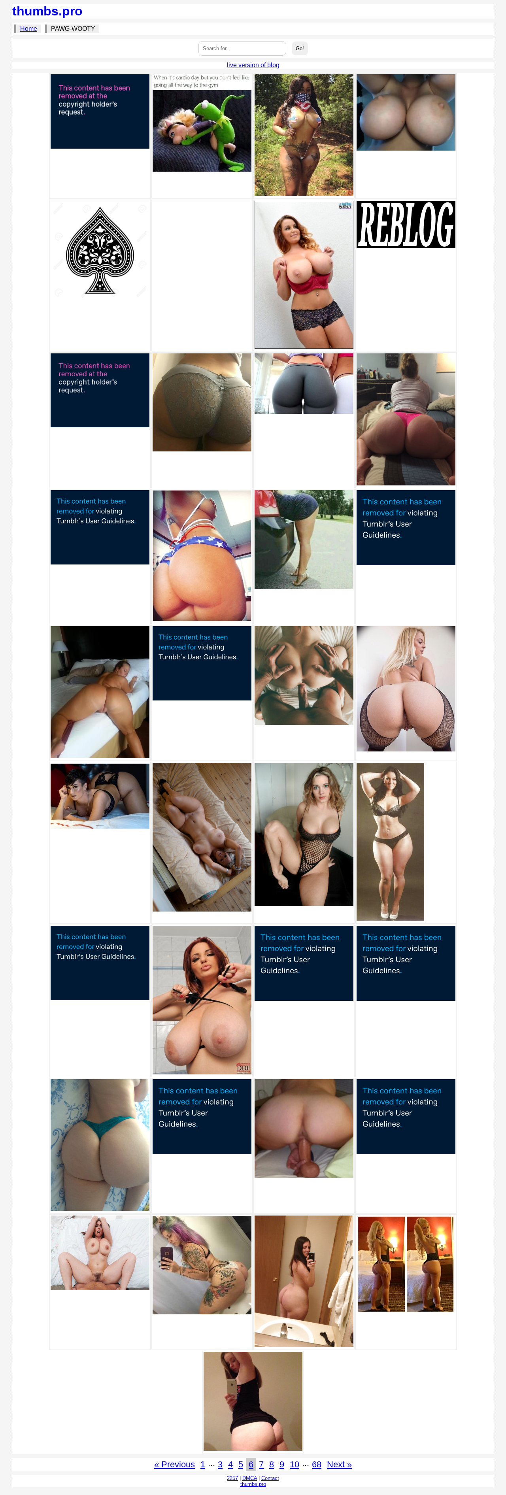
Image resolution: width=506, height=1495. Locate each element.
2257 (232, 1478)
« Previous (174, 1464)
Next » (339, 1464)
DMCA (249, 1478)
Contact (270, 1478)
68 (316, 1464)
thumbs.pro (47, 11)
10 (294, 1464)
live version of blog (253, 65)
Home (28, 28)
